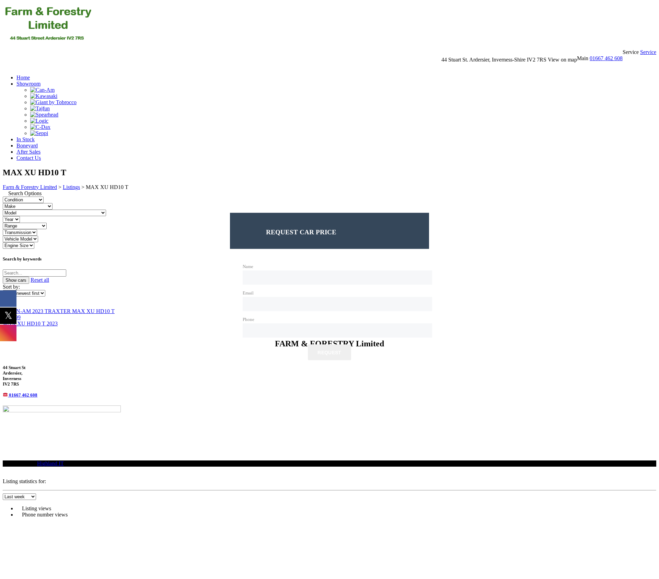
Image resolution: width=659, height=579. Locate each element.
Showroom (28, 84)
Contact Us (28, 158)
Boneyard (27, 145)
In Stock (25, 139)
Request (329, 352)
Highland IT (50, 463)
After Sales (28, 152)
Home (23, 77)
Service (648, 52)
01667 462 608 (606, 58)
